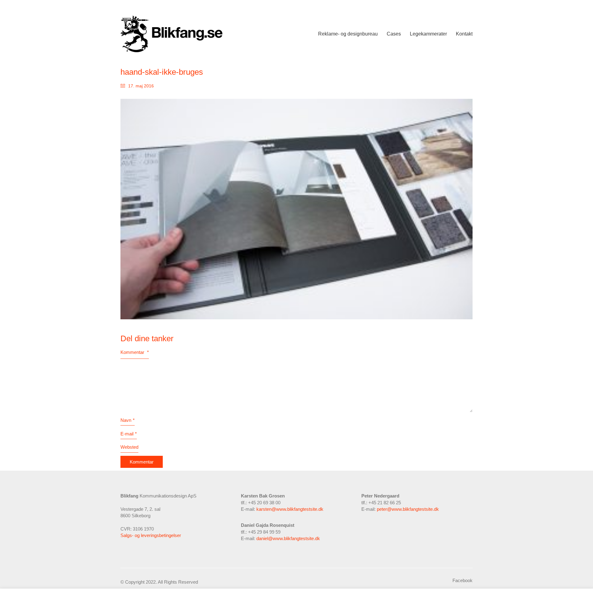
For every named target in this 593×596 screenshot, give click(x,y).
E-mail (128, 433)
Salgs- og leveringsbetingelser (150, 535)
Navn (127, 420)
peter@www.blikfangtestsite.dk (408, 509)
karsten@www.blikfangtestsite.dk (289, 509)
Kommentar (134, 352)
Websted (129, 447)
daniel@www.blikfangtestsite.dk (288, 538)
